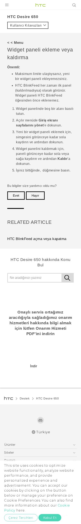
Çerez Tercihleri (21, 518)
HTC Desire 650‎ (47, 398)
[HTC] (40, 4)
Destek (24, 398)
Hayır (35, 195)
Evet (16, 195)
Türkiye (43, 432)
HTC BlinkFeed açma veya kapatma (36, 239)
